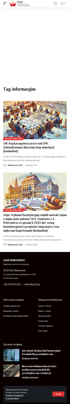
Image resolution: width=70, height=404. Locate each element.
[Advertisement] (35, 48)
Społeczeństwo (13, 139)
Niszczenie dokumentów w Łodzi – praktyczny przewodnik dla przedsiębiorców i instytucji (39, 370)
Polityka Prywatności (15, 395)
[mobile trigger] (6, 3)
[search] (55, 3)
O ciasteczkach (12, 398)
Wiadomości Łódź (15, 165)
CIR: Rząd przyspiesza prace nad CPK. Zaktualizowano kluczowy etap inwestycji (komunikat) (28, 147)
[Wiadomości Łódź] (21, 3)
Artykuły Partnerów (30, 358)
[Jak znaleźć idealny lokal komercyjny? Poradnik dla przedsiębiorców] (11, 355)
